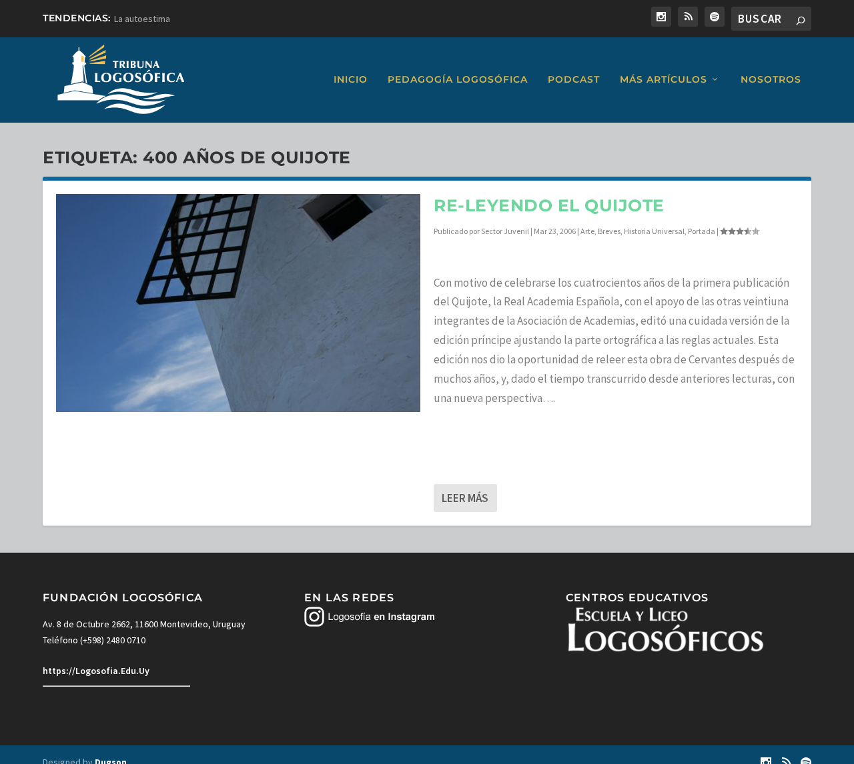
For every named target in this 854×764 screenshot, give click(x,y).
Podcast (574, 79)
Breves (609, 231)
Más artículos (663, 79)
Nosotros (771, 79)
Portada (701, 231)
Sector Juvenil (505, 231)
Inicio (351, 79)
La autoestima (142, 19)
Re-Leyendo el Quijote (549, 205)
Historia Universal (654, 231)
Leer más (465, 498)
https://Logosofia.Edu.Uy (96, 671)
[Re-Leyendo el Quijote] (238, 303)
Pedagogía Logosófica (458, 79)
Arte (587, 231)
